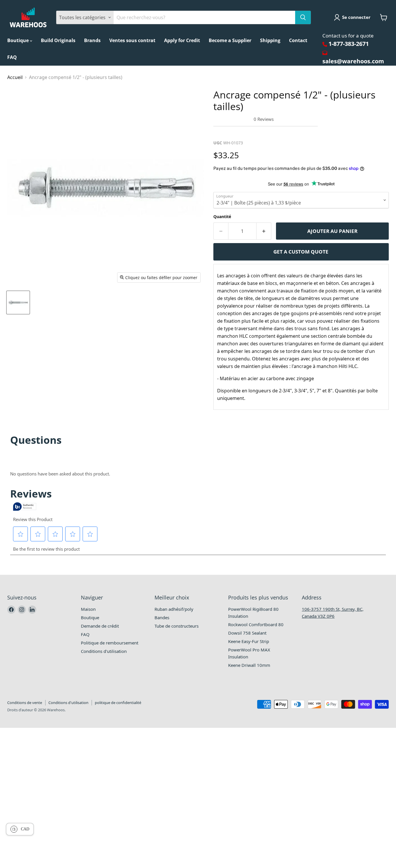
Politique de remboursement (109, 643)
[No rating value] (233, 119)
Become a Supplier (230, 40)
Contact (298, 40)
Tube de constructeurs (177, 626)
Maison (88, 609)
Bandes (162, 617)
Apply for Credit (182, 40)
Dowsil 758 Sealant (247, 633)
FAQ (12, 57)
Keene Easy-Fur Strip (248, 641)
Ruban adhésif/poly (174, 609)
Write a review (232, 132)
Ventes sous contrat (132, 40)
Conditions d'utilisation (104, 651)
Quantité (222, 216)
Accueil (15, 77)
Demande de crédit (100, 626)
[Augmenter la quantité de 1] (264, 231)
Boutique (18, 40)
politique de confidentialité (118, 702)
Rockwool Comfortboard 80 (256, 624)
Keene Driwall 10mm (249, 665)
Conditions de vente (24, 702)
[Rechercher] (303, 17)
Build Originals (58, 40)
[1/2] (18, 302)
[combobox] (204, 17)
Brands (92, 40)
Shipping (270, 40)
